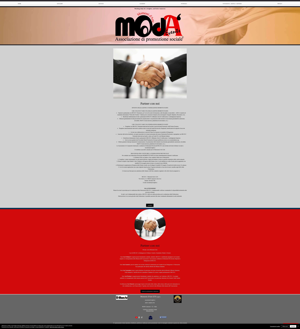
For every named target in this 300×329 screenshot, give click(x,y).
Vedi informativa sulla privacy (57, 327)
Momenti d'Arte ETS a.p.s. (150, 297)
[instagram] (139, 317)
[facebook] (142, 317)
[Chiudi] (298, 326)
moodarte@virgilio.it (152, 182)
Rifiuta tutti (285, 326)
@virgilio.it (152, 147)
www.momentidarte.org (173, 140)
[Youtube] (136, 317)
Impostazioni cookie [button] (275, 326)
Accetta (293, 326)
